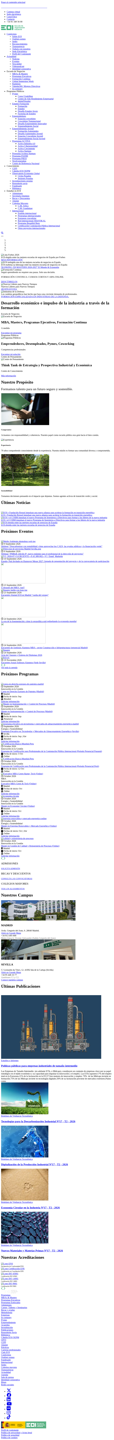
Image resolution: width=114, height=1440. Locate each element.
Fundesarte (17, 186)
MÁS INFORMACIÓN (12, 260)
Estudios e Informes (9, 1060)
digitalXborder (24, 101)
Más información (8, 376)
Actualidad (11, 56)
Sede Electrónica (19, 51)
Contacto (11, 19)
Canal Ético (12, 16)
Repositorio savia (19, 183)
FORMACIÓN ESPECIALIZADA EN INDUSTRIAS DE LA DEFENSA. (35, 296)
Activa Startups (24, 151)
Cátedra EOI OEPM (21, 171)
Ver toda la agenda (9, 667)
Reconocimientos (19, 44)
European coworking (27, 218)
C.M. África (23, 206)
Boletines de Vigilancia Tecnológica (17, 1116)
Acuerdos (5, 1325)
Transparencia (18, 46)
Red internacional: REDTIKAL (32, 221)
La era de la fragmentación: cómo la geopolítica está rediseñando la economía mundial (38, 621)
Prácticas (5, 1347)
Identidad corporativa (21, 69)
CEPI (14, 168)
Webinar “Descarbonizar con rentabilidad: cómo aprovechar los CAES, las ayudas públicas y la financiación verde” (51, 546)
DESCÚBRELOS (9, 281)
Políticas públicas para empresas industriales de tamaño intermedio (39, 1065)
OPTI (3, 1340)
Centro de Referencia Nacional (25, 163)
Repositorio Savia (9, 1332)
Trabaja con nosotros (21, 49)
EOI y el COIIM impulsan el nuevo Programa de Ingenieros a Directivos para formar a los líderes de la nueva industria (53, 520)
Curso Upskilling (25, 96)
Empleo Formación (20, 104)
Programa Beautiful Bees (29, 223)
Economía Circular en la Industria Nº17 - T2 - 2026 (30, 1207)
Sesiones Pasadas (25, 178)
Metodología (6, 1312)
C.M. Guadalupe (25, 208)
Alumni (15, 201)
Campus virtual (13, 12)
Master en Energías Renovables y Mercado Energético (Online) (29, 826)
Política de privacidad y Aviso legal (16, 1432)
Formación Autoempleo (28, 131)
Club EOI (5, 1352)
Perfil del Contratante (21, 54)
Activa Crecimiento (26, 148)
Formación (22, 106)
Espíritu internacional (27, 213)
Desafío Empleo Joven (28, 111)
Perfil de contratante (10, 1430)
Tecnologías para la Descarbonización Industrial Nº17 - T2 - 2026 (38, 1121)
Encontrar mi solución (10, 354)
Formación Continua (21, 79)
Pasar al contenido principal (13, 2)
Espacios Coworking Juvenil (30, 136)
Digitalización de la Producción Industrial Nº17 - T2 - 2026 (34, 1164)
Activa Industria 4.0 (26, 143)
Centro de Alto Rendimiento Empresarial (36, 99)
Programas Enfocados (10, 1302)
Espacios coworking (27, 118)
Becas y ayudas (8, 1310)
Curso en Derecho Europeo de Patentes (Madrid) (22, 691)
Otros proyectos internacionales (31, 228)
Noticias (15, 59)
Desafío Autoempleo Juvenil (30, 133)
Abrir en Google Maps (11, 933)
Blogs (3, 1382)
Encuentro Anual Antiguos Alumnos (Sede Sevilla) (23, 662)
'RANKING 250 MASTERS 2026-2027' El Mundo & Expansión (30, 267)
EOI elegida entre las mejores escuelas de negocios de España (28, 525)
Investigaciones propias (22, 181)
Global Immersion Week (23, 81)
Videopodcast (18, 66)
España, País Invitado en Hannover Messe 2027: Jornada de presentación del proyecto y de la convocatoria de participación (55, 561)
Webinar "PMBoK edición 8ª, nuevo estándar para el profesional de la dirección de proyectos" (42, 554)
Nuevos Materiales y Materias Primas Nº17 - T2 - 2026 (32, 1250)
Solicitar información (10, 701)
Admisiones (17, 193)
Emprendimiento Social (28, 126)
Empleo (21, 109)
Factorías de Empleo (27, 113)
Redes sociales (7, 1385)
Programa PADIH (20, 156)
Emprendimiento (8, 1322)
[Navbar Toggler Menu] (2, 236)
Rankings (16, 84)
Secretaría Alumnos (20, 196)
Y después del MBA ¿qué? (13, 587)
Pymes (15, 94)
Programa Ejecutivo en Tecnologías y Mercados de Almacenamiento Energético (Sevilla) (40, 731)
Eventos (15, 61)
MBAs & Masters (20, 74)
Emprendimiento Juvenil (23, 128)
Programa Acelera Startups (24, 153)
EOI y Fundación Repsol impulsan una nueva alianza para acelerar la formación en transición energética (46, 515)
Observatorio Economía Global (26, 173)
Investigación (7, 1327)
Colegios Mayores (20, 203)
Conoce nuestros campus (12, 980)
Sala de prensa (7, 1377)
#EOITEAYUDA (9, 289)
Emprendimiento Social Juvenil (31, 138)
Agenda (4, 1375)
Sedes (14, 41)
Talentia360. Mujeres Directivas (26, 86)
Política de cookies (9, 1437)
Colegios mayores (9, 1367)
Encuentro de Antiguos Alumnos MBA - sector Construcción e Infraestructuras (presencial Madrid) (44, 647)
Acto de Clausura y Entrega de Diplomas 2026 (21, 655)
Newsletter (17, 64)
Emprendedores (19, 116)
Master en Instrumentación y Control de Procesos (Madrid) (27, 711)
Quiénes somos (19, 39)
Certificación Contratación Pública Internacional (39, 226)
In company (17, 89)
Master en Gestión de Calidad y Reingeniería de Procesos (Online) (30, 846)
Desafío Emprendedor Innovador (32, 123)
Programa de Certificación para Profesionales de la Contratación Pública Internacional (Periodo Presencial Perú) (50, 766)
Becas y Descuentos (21, 198)
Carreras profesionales (11, 1350)
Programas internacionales (29, 216)
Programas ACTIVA (21, 141)
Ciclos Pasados (24, 176)
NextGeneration (19, 161)
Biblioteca (16, 188)
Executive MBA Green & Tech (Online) (18, 783)
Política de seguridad (10, 1435)
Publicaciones (7, 1330)
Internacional (18, 211)
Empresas (5, 1315)
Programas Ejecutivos (21, 76)
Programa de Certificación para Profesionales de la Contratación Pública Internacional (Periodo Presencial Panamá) (51, 751)
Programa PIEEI (19, 158)
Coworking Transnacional (29, 121)
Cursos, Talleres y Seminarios (14, 1307)
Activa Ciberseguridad (28, 146)
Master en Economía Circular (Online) (18, 806)
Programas (5, 1295)
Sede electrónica (14, 14)
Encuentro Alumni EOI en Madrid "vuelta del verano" (25, 595)
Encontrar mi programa (11, 333)
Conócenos (12, 34)
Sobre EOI (17, 36)
